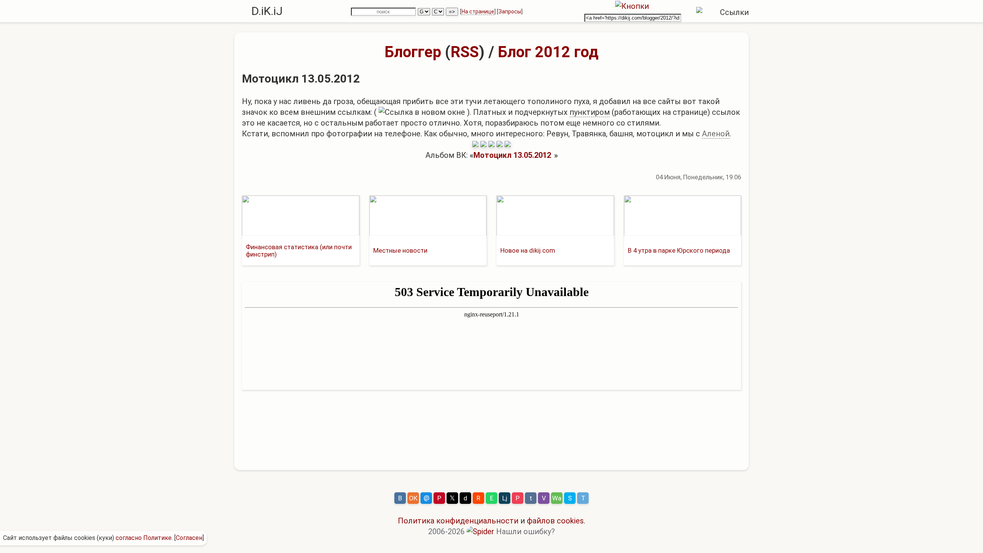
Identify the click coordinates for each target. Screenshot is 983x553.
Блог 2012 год (548, 52)
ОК (413, 498)
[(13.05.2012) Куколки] (483, 144)
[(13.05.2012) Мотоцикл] (475, 144)
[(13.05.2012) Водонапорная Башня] (499, 144)
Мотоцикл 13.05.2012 (512, 155)
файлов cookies (555, 520)
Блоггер (413, 52)
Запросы (509, 11)
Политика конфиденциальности (458, 520)
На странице (478, 11)
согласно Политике (144, 537)
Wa (556, 498)
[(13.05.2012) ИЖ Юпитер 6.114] (508, 144)
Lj (504, 498)
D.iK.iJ (267, 11)
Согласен (189, 537)
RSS (464, 52)
